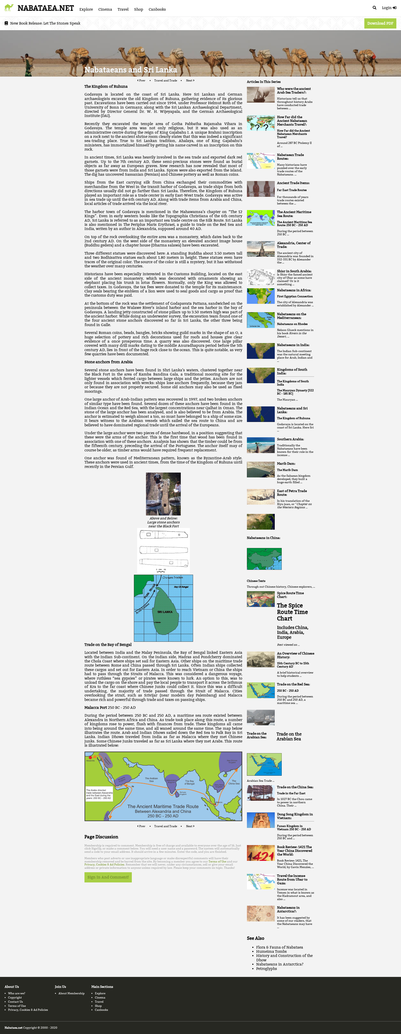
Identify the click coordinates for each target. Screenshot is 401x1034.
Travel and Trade (165, 80)
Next (189, 80)
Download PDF (380, 23)
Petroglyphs (266, 968)
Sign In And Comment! (108, 877)
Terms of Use (217, 861)
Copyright (15, 997)
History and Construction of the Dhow (284, 957)
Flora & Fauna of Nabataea (279, 947)
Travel (123, 9)
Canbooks (157, 9)
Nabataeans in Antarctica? (280, 964)
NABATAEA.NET (46, 8)
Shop (138, 9)
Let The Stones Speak (61, 23)
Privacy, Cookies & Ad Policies (104, 864)
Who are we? (16, 993)
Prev (142, 80)
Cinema (105, 9)
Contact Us (15, 1001)
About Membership (71, 993)
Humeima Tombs (271, 951)
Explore (86, 9)
